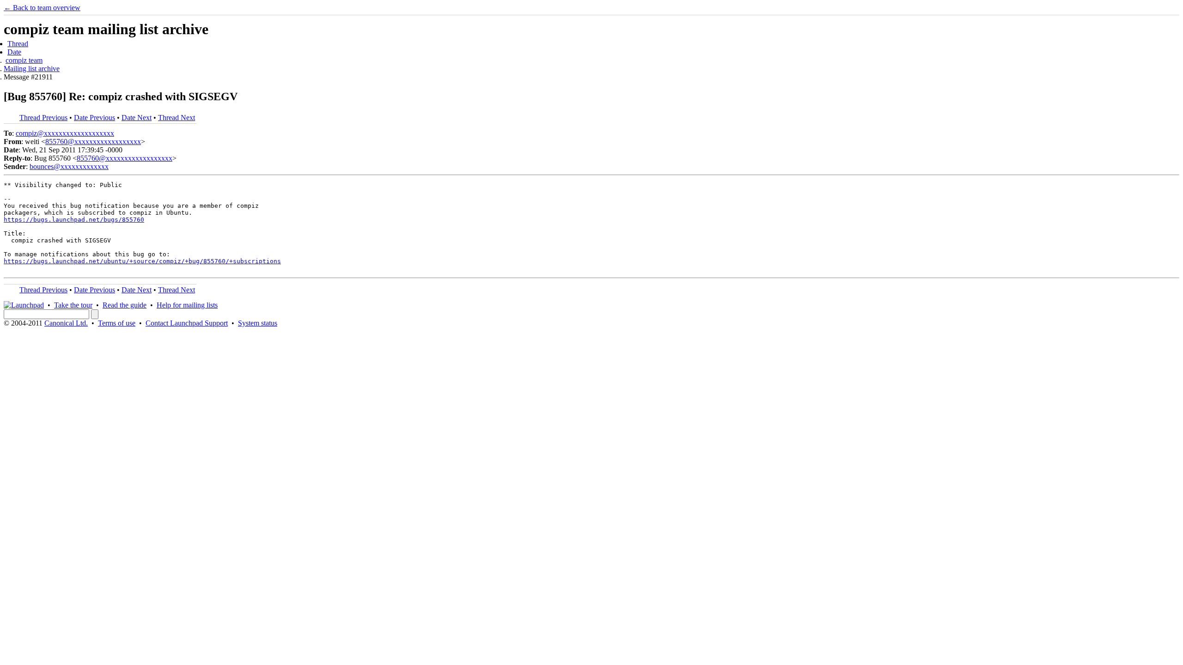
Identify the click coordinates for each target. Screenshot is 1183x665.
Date (14, 52)
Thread (17, 44)
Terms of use (116, 323)
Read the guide (124, 305)
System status (257, 323)
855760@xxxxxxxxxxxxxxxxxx (93, 141)
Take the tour (73, 305)
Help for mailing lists (187, 305)
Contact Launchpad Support (187, 323)
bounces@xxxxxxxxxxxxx (69, 166)
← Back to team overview (42, 8)
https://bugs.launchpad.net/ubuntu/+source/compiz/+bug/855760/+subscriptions (142, 261)
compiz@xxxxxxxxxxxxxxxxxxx (65, 133)
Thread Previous (43, 117)
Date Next (137, 117)
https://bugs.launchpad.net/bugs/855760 (74, 219)
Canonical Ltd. (66, 323)
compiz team (24, 60)
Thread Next (176, 117)
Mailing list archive (32, 69)
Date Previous (94, 117)
